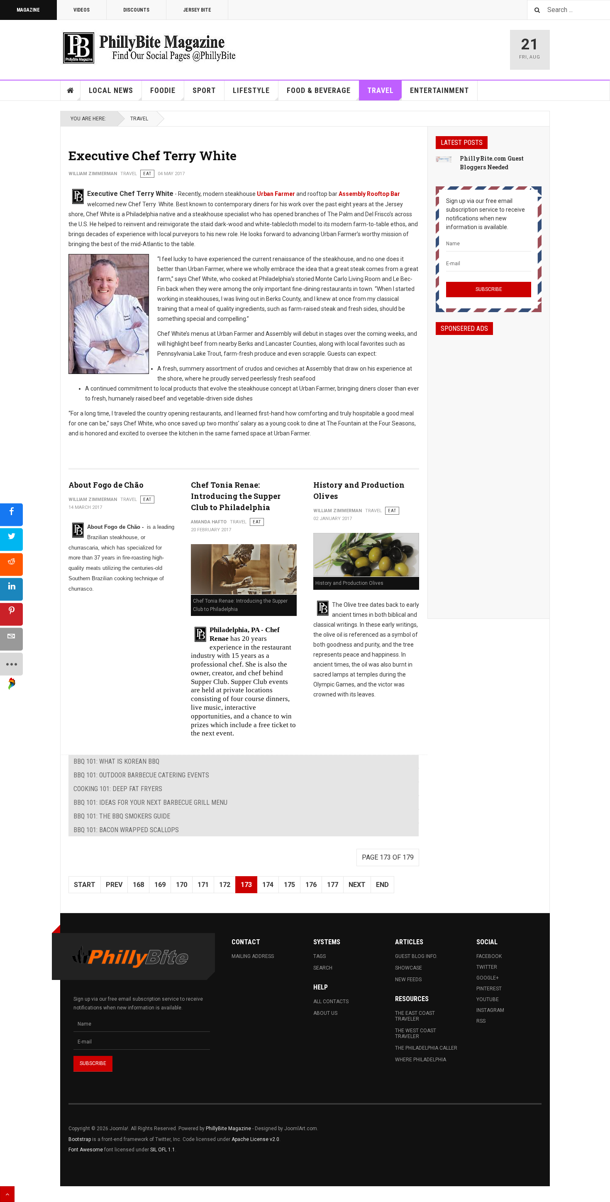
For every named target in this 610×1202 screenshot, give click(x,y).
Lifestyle (251, 90)
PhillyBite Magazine (228, 1128)
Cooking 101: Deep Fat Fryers (117, 789)
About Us (325, 1013)
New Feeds (408, 979)
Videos (81, 10)
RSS (481, 1021)
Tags (319, 956)
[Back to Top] (7, 1194)
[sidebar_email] (11, 639)
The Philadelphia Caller (426, 1048)
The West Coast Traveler (415, 1033)
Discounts (136, 10)
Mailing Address (253, 956)
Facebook (489, 956)
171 (203, 885)
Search (322, 968)
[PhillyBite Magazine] (149, 47)
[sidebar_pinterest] (11, 614)
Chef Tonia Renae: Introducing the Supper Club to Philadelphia (236, 496)
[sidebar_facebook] (11, 514)
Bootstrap (79, 1139)
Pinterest (489, 989)
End (382, 885)
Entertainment (439, 90)
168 (138, 885)
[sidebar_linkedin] (11, 589)
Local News (111, 90)
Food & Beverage (319, 90)
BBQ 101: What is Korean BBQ (116, 761)
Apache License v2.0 (255, 1139)
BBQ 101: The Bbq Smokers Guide (121, 816)
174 (267, 885)
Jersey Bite (197, 10)
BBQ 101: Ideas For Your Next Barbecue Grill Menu (150, 802)
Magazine (28, 10)
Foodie (163, 90)
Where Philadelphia (420, 1060)
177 (332, 885)
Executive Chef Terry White (152, 155)
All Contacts (331, 1001)
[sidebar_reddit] (11, 564)
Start (84, 885)
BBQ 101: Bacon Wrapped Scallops (126, 830)
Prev (114, 885)
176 (311, 885)
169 (160, 885)
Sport (204, 90)
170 (181, 885)
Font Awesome (85, 1150)
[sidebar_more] (11, 664)
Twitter (486, 967)
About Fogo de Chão (106, 485)
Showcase (408, 968)
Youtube (487, 999)
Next (357, 885)
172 (224, 885)
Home (71, 90)
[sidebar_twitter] (11, 539)
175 (289, 885)
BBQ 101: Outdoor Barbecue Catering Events (141, 775)
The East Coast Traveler (415, 1016)
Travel (380, 90)
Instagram (490, 1010)
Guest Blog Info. (416, 956)
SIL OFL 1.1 (162, 1150)
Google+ (487, 978)
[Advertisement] (489, 469)
